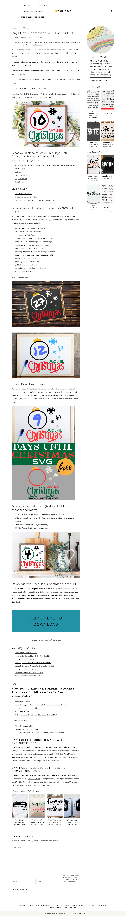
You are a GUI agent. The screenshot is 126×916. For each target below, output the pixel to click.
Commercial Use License (63, 908)
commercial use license (37, 595)
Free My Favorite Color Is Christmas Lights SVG (34, 666)
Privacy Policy (79, 913)
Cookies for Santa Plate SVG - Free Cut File (32, 656)
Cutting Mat (20, 169)
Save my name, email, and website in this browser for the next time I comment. (71, 878)
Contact (102, 905)
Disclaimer (79, 905)
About (22, 905)
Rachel (16, 38)
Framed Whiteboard (23, 193)
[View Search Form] (112, 11)
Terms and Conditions (40, 905)
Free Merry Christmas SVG (26, 653)
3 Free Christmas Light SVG (26, 669)
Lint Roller (19, 182)
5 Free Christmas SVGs (24, 659)
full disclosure (37, 45)
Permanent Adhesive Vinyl (26, 197)
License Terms (50, 599)
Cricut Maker (35, 165)
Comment (18, 847)
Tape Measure (21, 179)
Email (39, 881)
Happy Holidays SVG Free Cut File (29, 672)
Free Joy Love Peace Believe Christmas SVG (33, 662)
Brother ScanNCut (64, 165)
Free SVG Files (24, 28)
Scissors (18, 172)
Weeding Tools (21, 175)
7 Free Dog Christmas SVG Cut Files (29, 676)
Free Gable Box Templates (32, 17)
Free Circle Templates (32, 11)
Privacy (91, 905)
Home (14, 28)
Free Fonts (42, 5)
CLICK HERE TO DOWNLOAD (46, 621)
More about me (99, 80)
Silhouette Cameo (49, 165)
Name (16, 881)
